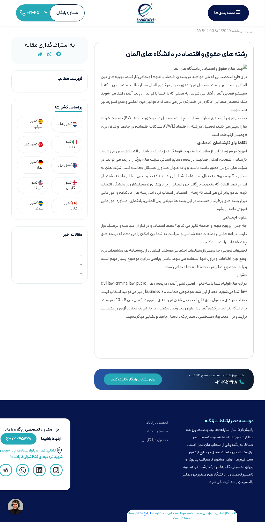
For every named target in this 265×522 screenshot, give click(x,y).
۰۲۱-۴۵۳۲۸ (226, 382)
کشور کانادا (70, 206)
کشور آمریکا (36, 185)
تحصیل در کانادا (156, 423)
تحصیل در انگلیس (155, 440)
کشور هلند (64, 124)
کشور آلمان (36, 164)
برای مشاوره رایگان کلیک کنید (133, 379)
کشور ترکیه (30, 144)
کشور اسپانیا (36, 124)
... (80, 246)
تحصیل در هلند (157, 431)
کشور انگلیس (70, 185)
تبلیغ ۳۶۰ (144, 513)
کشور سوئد (36, 206)
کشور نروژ (65, 165)
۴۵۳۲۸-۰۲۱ (21, 439)
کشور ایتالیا (70, 144)
